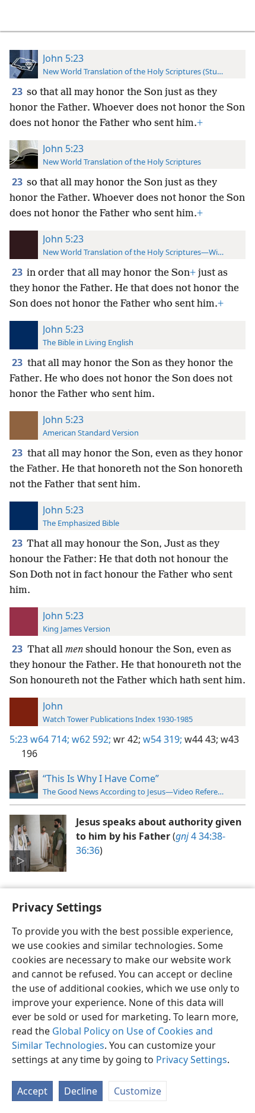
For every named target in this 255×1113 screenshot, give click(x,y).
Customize (137, 1091)
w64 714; (49, 739)
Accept (32, 1091)
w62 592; (90, 739)
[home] (17, 15)
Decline (80, 1091)
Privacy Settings (191, 1059)
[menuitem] (17, 15)
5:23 (18, 739)
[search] (240, 15)
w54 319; (161, 739)
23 (18, 91)
